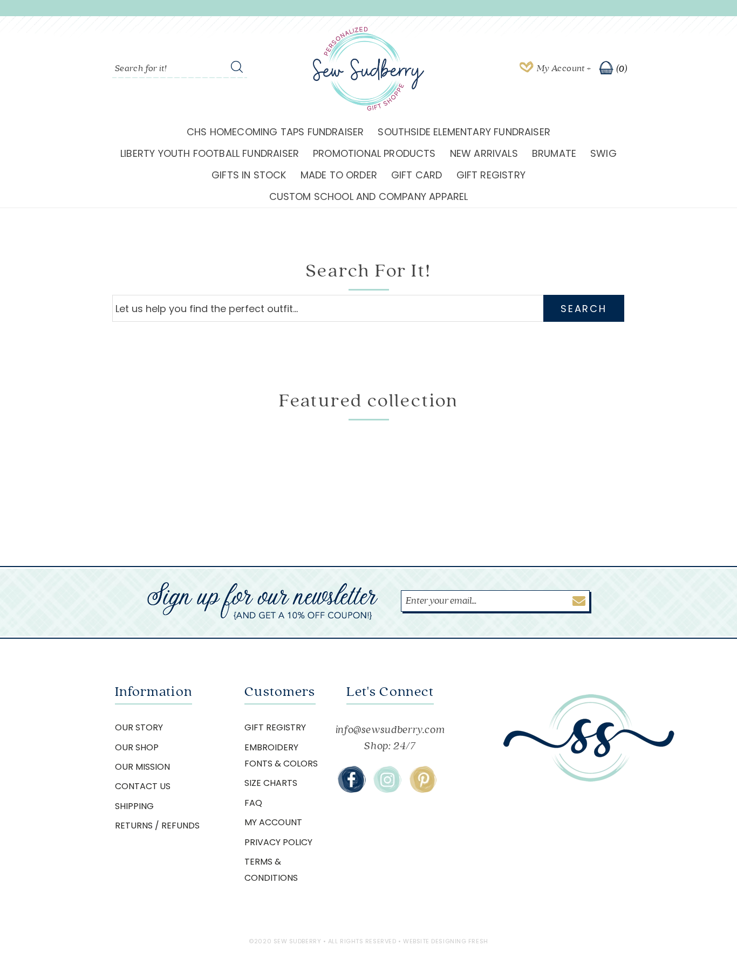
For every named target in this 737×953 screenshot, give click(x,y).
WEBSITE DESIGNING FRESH (445, 941)
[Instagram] (387, 779)
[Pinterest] (423, 779)
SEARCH (583, 308)
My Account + (564, 68)
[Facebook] (352, 779)
